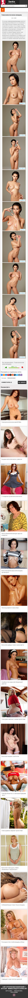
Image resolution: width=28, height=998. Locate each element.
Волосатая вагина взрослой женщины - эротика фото (12, 571)
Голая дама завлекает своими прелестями (13, 719)
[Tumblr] (19, 375)
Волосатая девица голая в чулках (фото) (13, 645)
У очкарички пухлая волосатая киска (12, 496)
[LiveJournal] (15, 375)
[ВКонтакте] (2, 375)
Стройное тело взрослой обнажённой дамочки (12, 683)
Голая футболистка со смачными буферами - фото (14, 794)
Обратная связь (18, 990)
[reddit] (13, 375)
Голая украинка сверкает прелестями (12, 830)
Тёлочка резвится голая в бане (10, 608)
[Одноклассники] (4, 375)
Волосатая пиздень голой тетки (10, 756)
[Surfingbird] (17, 375)
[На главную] (10, 2)
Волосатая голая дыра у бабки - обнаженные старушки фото (10, 868)
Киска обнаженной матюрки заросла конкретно (12, 534)
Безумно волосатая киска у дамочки (12, 459)
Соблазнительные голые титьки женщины (13, 905)
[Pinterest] (8, 375)
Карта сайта (9, 990)
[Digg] (10, 375)
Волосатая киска (11, 378)
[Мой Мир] (6, 375)
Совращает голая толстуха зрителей (12, 979)
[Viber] (21, 375)
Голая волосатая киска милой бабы (11, 422)
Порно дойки (14, 992)
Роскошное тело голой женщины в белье (13, 942)
